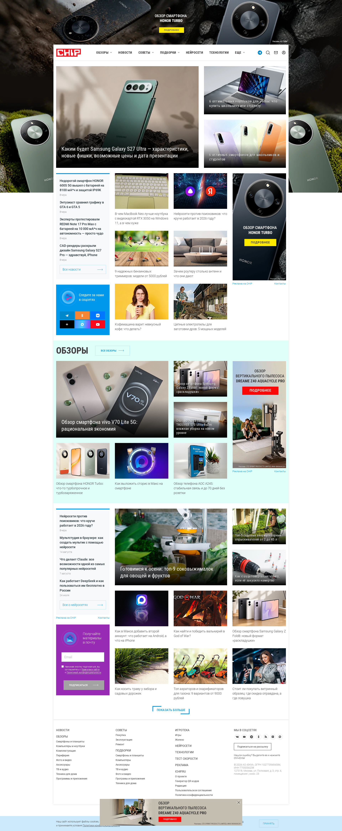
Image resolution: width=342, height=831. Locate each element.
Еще (238, 52)
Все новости (72, 269)
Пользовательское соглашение (193, 790)
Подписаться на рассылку (252, 746)
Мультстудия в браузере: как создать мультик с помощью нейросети (81, 542)
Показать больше (171, 710)
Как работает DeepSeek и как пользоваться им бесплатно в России (82, 585)
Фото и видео (64, 760)
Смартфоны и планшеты (70, 741)
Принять (268, 823)
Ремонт (120, 744)
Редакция (180, 785)
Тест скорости (186, 758)
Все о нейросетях (75, 605)
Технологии (219, 52)
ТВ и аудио (62, 769)
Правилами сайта (90, 669)
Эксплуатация (124, 739)
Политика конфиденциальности (194, 795)
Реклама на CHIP (242, 283)
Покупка (121, 735)
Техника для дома (66, 774)
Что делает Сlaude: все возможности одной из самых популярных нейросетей (82, 563)
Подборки (168, 52)
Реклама (181, 765)
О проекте (181, 776)
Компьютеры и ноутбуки (70, 746)
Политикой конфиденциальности (84, 672)
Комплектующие (66, 750)
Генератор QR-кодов (187, 781)
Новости (125, 52)
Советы (144, 52)
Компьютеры (123, 760)
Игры (178, 735)
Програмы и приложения (130, 778)
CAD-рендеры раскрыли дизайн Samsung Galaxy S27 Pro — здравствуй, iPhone (80, 250)
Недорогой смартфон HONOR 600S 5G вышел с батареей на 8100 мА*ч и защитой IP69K (82, 185)
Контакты (280, 283)
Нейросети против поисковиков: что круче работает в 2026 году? (77, 520)
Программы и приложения (71, 778)
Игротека (182, 730)
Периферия (62, 755)
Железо (179, 739)
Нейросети (194, 52)
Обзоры (102, 52)
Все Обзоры (108, 350)
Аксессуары (63, 764)
